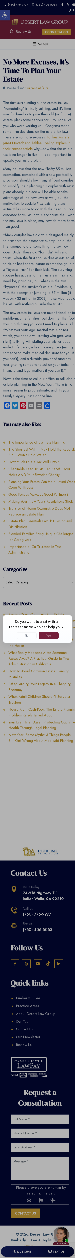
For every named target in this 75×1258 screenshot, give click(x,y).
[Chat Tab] (37, 629)
